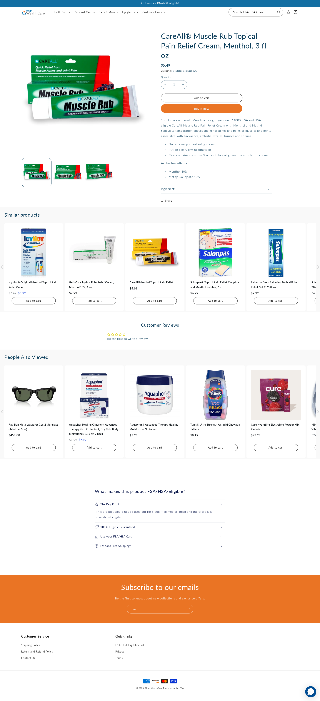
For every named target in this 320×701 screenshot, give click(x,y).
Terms (119, 657)
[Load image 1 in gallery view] (36, 172)
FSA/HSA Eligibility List (129, 644)
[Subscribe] (189, 609)
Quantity (166, 77)
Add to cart (33, 300)
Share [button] (168, 200)
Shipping (166, 70)
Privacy (119, 651)
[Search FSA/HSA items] (279, 12)
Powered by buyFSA (173, 688)
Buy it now (201, 108)
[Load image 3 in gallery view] (99, 172)
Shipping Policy (30, 644)
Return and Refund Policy (37, 651)
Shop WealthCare (154, 688)
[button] (61, 12)
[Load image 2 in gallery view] (67, 172)
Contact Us (28, 657)
